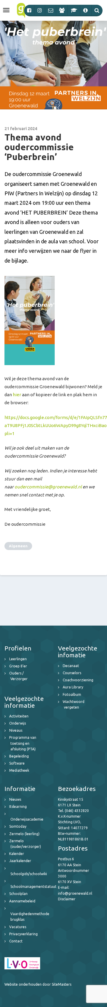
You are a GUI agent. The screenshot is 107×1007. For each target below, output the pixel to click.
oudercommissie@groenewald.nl (48, 486)
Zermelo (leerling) (24, 834)
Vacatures (17, 927)
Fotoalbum (72, 694)
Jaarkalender (20, 861)
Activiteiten (19, 716)
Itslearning (18, 806)
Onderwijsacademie (26, 819)
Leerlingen (18, 659)
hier (17, 394)
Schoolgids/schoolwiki (28, 874)
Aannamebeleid (22, 901)
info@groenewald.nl (75, 893)
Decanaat (71, 666)
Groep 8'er (18, 666)
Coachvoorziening (78, 680)
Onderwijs (17, 723)
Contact (16, 941)
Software (17, 763)
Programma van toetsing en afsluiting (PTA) (22, 743)
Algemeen (18, 546)
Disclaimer (66, 899)
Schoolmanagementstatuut (33, 886)
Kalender (16, 854)
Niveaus (15, 730)
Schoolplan (18, 894)
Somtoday (17, 826)
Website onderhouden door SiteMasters (37, 984)
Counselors (72, 673)
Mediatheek (19, 770)
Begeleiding (19, 756)
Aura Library (73, 687)
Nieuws (15, 799)
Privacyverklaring (23, 934)
